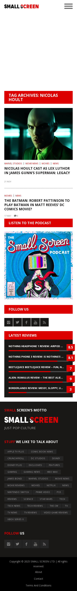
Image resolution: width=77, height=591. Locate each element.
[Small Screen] (21, 6)
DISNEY (56, 458)
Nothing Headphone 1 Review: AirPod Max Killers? (38, 346)
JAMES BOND (15, 478)
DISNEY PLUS (15, 465)
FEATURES (54, 465)
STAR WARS (46, 499)
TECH (62, 499)
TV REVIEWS (30, 512)
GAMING (12, 471)
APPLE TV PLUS (16, 451)
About (38, 572)
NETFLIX (51, 485)
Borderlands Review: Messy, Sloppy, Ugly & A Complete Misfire (38, 388)
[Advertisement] (38, 51)
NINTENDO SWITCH (18, 492)
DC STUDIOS (38, 458)
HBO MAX (52, 471)
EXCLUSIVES (35, 465)
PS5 (59, 492)
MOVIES (45, 163)
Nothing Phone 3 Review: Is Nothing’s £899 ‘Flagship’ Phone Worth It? (38, 356)
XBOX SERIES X (16, 519)
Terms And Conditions (38, 585)
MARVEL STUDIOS (13, 163)
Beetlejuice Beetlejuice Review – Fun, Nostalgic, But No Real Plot (38, 367)
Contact (38, 578)
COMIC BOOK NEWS (42, 451)
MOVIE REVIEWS (16, 485)
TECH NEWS (14, 505)
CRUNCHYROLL (16, 458)
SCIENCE (28, 499)
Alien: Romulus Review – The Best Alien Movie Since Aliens (38, 377)
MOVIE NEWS (31, 163)
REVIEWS (12, 499)
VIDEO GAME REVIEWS (56, 512)
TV (66, 505)
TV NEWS (12, 512)
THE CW (54, 505)
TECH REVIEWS (35, 505)
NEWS (56, 163)
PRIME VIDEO (43, 492)
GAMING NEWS (32, 471)
